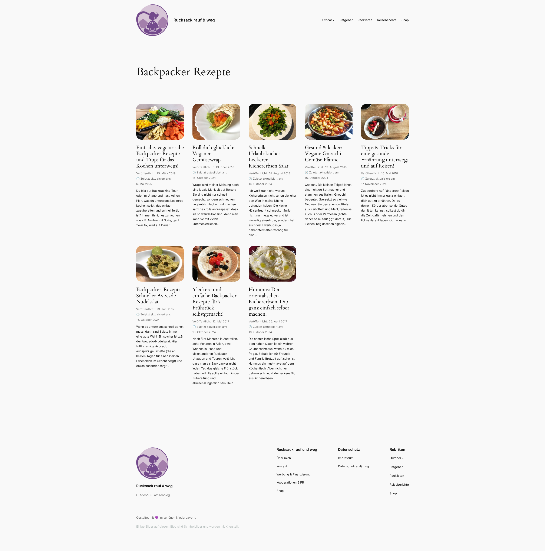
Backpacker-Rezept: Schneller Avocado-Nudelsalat (158, 296)
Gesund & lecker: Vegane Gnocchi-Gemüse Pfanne (324, 154)
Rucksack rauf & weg (194, 20)
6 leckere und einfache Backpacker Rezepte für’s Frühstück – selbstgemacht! (214, 302)
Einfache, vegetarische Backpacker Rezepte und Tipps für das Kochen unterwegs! (160, 157)
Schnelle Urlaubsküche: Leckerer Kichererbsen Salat (268, 157)
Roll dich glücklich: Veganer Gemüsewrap (213, 154)
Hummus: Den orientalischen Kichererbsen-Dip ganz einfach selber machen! (269, 302)
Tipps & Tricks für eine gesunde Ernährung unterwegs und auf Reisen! (385, 157)
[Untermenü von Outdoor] (333, 20)
